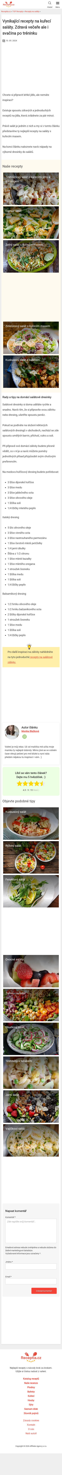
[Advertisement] (31, 64)
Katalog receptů (31, 1378)
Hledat (49, 7)
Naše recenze (31, 1383)
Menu (58, 7)
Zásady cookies (31, 1420)
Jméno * (9, 1262)
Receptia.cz (6, 11)
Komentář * (10, 1217)
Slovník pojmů (31, 1413)
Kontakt (31, 1424)
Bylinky (31, 1391)
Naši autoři (31, 1433)
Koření (31, 1396)
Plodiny (31, 1387)
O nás (31, 1429)
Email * (8, 1277)
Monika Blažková (30, 731)
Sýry (31, 1404)
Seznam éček (31, 1409)
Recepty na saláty (32, 11)
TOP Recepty (17, 11)
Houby (31, 1400)
